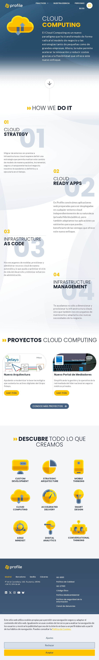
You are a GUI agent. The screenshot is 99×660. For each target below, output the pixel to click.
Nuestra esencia (61, 3)
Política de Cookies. (61, 629)
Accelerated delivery (49, 508)
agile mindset (20, 539)
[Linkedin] (6, 592)
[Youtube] (19, 592)
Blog (81, 8)
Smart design (79, 508)
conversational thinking (78, 539)
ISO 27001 (60, 586)
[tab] (9, 577)
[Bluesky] (23, 592)
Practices (41, 3)
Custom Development (20, 480)
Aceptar (49, 652)
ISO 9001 (60, 577)
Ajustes (49, 638)
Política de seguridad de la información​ (69, 600)
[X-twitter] (10, 592)
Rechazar (49, 645)
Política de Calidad (65, 581)
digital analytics (49, 539)
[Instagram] (14, 592)
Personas (79, 3)
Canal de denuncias (65, 606)
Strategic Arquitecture (49, 480)
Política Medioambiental (67, 595)
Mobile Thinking (78, 480)
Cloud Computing (20, 508)
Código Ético (62, 590)
